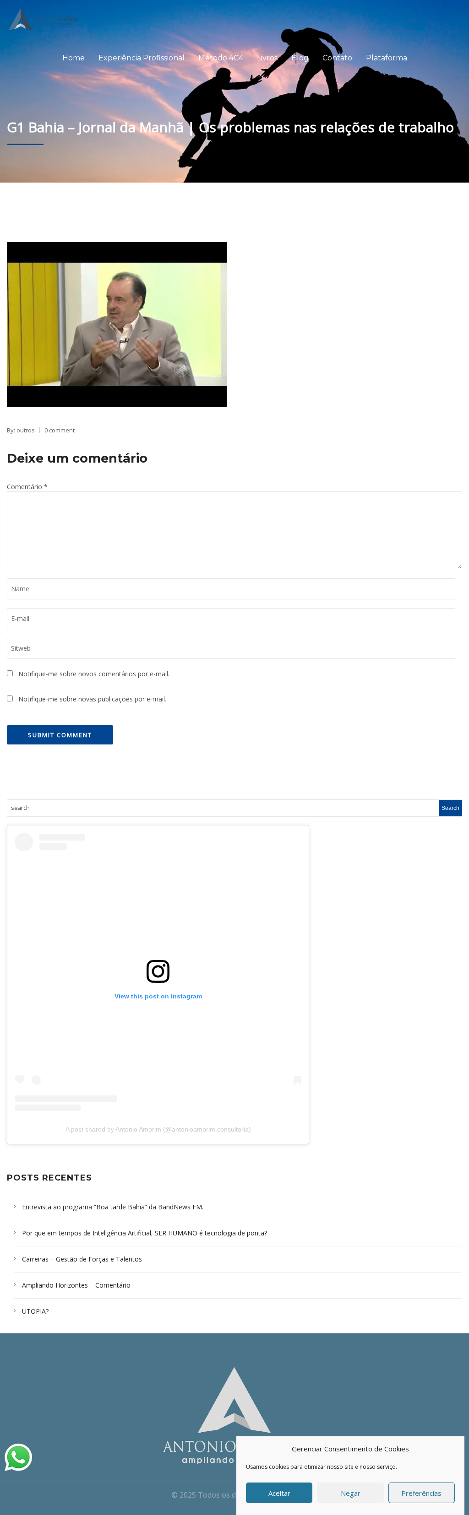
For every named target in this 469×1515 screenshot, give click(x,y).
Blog (300, 58)
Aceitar (279, 1493)
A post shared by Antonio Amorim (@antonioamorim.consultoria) (158, 1129)
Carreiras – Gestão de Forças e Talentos (82, 1259)
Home (73, 58)
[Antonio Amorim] (47, 19)
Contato (337, 58)
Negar (350, 1493)
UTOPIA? (35, 1311)
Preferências (421, 1493)
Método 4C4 (220, 58)
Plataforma (386, 58)
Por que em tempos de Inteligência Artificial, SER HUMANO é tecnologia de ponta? (144, 1233)
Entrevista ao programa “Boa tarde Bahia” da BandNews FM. (112, 1206)
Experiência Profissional (141, 58)
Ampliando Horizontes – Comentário (76, 1285)
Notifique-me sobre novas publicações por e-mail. (92, 699)
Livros (267, 58)
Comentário (27, 486)
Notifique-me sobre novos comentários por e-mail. (93, 673)
